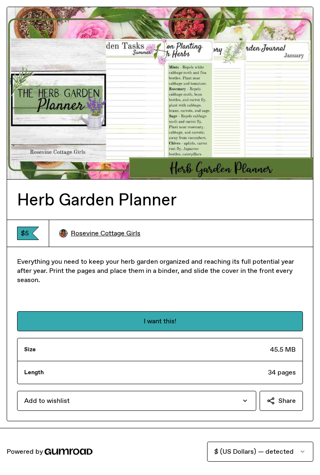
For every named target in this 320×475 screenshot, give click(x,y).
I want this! (160, 321)
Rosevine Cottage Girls (105, 233)
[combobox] (136, 401)
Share (287, 401)
